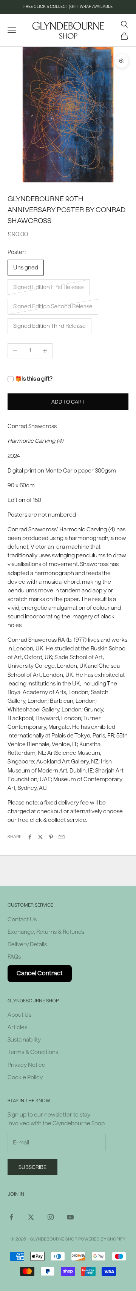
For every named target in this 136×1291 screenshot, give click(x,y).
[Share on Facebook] (30, 837)
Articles (17, 1027)
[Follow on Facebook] (11, 1217)
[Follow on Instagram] (50, 1217)
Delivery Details (27, 944)
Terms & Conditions (33, 1052)
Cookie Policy (25, 1077)
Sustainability (24, 1040)
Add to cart (68, 402)
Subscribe (32, 1167)
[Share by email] (62, 837)
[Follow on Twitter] (31, 1217)
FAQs (14, 957)
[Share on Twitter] (40, 837)
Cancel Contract (40, 973)
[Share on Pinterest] (51, 837)
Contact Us (22, 919)
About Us (19, 1015)
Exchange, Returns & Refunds (46, 932)
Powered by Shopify (101, 1239)
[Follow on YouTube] (70, 1217)
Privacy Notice (26, 1065)
